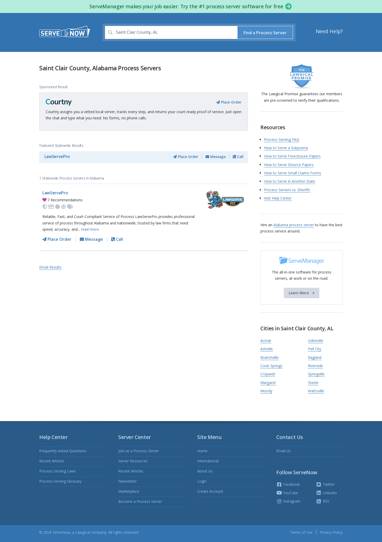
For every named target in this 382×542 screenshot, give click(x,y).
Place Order (230, 102)
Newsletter (127, 481)
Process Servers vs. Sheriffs (287, 189)
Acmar (265, 340)
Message (217, 156)
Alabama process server (293, 224)
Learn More (299, 292)
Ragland (314, 357)
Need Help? (329, 31)
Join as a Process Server (138, 450)
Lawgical (82, 532)
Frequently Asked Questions (62, 450)
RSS (325, 501)
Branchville (269, 357)
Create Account (210, 491)
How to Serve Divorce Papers (289, 164)
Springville (316, 374)
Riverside (315, 365)
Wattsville (316, 390)
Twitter (328, 484)
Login (202, 481)
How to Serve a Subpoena (286, 147)
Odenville (315, 340)
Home (202, 450)
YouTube (290, 492)
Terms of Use (301, 532)
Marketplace (128, 491)
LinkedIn (329, 492)
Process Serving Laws (57, 471)
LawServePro (57, 156)
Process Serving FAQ (281, 139)
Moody (266, 390)
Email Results (50, 267)
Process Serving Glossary (60, 481)
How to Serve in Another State (289, 181)
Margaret (268, 382)
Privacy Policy (331, 532)
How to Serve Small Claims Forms (292, 172)
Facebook (291, 484)
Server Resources (133, 460)
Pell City (314, 348)
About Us (205, 471)
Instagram (291, 501)
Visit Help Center (278, 198)
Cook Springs (271, 365)
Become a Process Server (140, 501)
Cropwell (267, 374)
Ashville (266, 348)
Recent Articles (51, 460)
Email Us (283, 450)
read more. (90, 229)
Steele (313, 382)
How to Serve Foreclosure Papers (292, 156)
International (208, 460)
